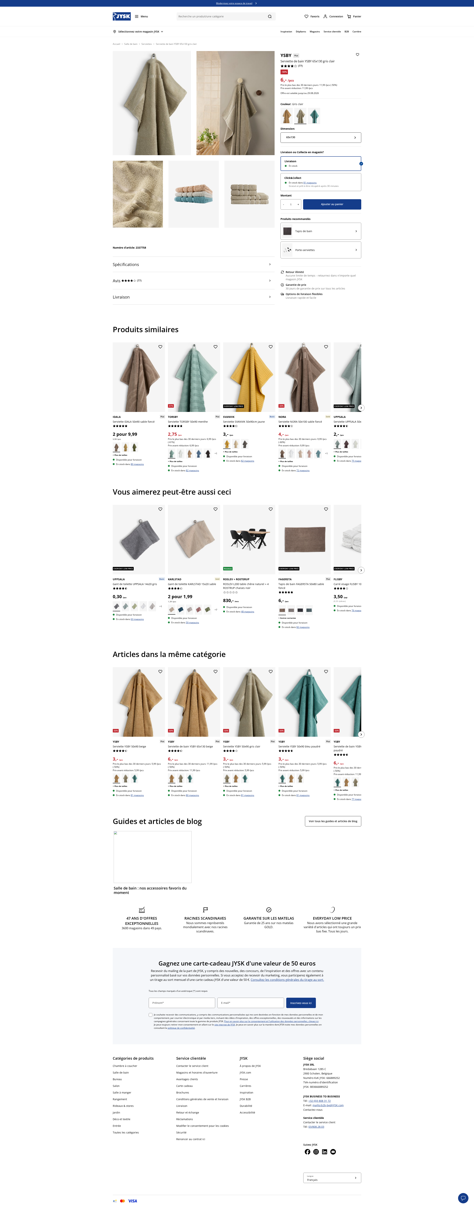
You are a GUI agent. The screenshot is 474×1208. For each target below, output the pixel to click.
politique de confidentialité (181, 1028)
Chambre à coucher (125, 1066)
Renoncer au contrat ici (190, 1139)
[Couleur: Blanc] (180, 454)
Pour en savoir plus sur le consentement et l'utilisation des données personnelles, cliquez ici (271, 1021)
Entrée (117, 1126)
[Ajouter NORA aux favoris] (326, 347)
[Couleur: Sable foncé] (116, 447)
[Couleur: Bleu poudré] (314, 116)
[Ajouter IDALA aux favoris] (160, 347)
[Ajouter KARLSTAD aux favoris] (215, 509)
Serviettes (146, 44)
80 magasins (137, 464)
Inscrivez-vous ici (301, 1003)
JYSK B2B (245, 1099)
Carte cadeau (184, 1086)
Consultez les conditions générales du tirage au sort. (287, 980)
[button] (463, 1198)
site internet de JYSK (224, 1024)
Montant (286, 195)
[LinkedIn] (324, 1152)
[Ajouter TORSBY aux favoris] (215, 347)
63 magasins (137, 619)
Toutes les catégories (126, 1132)
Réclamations (184, 1119)
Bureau (117, 1079)
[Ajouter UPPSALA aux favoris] (160, 509)
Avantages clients (187, 1079)
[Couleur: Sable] (189, 454)
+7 (216, 609)
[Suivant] (361, 408)
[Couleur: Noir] (207, 454)
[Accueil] (122, 16)
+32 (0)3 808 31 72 (319, 1101)
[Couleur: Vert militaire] (207, 610)
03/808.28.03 (316, 1126)
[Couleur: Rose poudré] (309, 454)
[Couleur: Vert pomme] (134, 447)
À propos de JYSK (250, 1066)
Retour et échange (187, 1112)
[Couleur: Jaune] (125, 447)
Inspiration (246, 1092)
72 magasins (303, 470)
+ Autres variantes (287, 618)
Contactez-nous (313, 1109)
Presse (244, 1079)
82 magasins (192, 470)
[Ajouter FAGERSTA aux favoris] (326, 509)
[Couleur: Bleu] (198, 454)
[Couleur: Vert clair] (134, 606)
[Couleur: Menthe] (171, 454)
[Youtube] (333, 1152)
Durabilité (246, 1106)
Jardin (116, 1112)
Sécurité (181, 1132)
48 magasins (247, 611)
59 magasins (192, 622)
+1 (216, 453)
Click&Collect (292, 178)
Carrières (245, 1086)
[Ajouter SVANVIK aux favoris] (271, 347)
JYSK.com (245, 1072)
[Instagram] (316, 1152)
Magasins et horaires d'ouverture (197, 1072)
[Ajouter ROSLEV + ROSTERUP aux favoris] (271, 509)
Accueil (116, 44)
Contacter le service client (192, 1066)
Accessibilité (247, 1112)
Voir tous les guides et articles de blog (333, 821)
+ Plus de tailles (120, 455)
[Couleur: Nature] (236, 444)
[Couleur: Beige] (287, 116)
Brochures (182, 1092)
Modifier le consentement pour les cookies (202, 1126)
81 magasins (310, 182)
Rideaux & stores (123, 1106)
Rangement (120, 1099)
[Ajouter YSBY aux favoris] (357, 54)
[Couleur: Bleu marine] (180, 610)
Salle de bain (130, 44)
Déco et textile (121, 1119)
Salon (116, 1086)
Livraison (290, 161)
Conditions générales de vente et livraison (202, 1099)
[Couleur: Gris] (244, 444)
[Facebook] (307, 1152)
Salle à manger (122, 1092)
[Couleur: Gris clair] (300, 116)
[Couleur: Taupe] (198, 610)
